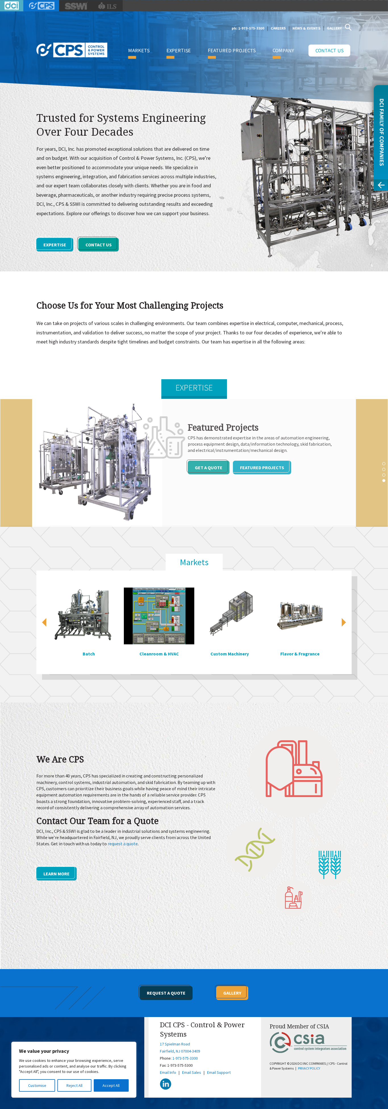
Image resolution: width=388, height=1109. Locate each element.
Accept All (111, 1085)
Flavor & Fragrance (292, 654)
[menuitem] (138, 50)
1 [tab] (384, 463)
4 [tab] (384, 480)
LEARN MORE (56, 874)
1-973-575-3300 (185, 1058)
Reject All (74, 1085)
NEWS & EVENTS (306, 28)
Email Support (219, 1072)
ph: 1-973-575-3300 (248, 28)
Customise (37, 1085)
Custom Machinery (222, 654)
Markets (138, 50)
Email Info (168, 1072)
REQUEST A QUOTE (166, 993)
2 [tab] (384, 469)
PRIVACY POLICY (309, 1068)
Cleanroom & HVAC (151, 654)
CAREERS (278, 28)
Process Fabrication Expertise (275, 474)
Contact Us (329, 50)
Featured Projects (232, 50)
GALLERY (334, 28)
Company (283, 50)
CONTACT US (98, 245)
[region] (73, 1070)
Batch (81, 654)
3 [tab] (384, 474)
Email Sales (191, 1072)
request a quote (123, 843)
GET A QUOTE (208, 474)
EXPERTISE (54, 245)
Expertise (178, 50)
